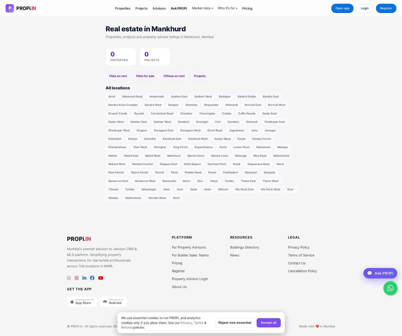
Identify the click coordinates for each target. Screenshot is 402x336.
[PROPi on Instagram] (77, 278)
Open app (342, 8)
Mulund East (281, 155)
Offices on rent (174, 76)
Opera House (139, 172)
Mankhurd (174, 155)
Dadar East (269, 113)
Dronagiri (202, 121)
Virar (290, 189)
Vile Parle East (244, 189)
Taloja (214, 181)
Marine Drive (196, 155)
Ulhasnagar (148, 189)
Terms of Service (301, 255)
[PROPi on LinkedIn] (84, 278)
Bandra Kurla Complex (123, 105)
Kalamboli (114, 138)
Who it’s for (227, 8)
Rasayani (251, 172)
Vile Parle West (270, 189)
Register (386, 8)
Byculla (139, 113)
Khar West (140, 147)
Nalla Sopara (192, 164)
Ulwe (166, 189)
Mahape (282, 147)
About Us (179, 287)
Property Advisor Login (190, 279)
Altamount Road (132, 96)
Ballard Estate (247, 96)
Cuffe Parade (246, 113)
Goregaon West (190, 130)
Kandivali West (198, 138)
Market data (202, 8)
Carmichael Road (162, 113)
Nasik (237, 164)
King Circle (180, 147)
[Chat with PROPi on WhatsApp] (390, 288)
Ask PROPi (179, 8)
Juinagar (270, 130)
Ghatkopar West (119, 130)
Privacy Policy (299, 247)
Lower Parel (241, 147)
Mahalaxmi (263, 147)
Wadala (113, 198)
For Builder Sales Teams (190, 255)
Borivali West (276, 105)
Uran (180, 189)
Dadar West (116, 121)
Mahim (112, 155)
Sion (200, 181)
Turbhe (129, 189)
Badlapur (225, 96)
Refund (126, 327)
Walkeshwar (133, 198)
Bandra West (153, 105)
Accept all (269, 322)
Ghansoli (252, 121)
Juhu (254, 130)
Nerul (280, 164)
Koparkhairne (204, 147)
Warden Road (157, 198)
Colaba (226, 113)
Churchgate (207, 113)
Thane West (270, 181)
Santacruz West (145, 181)
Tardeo (229, 181)
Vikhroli (223, 189)
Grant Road (215, 130)
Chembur (186, 113)
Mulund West (116, 164)
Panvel (159, 172)
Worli (176, 198)
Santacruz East (118, 181)
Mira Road (259, 155)
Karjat (241, 138)
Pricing (247, 8)
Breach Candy (117, 113)
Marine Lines (219, 155)
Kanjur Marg (222, 138)
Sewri (186, 181)
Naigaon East (168, 164)
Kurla (223, 147)
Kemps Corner (261, 138)
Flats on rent (118, 76)
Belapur (173, 105)
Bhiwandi (232, 105)
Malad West (152, 155)
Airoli (111, 96)
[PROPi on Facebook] (92, 278)
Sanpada (269, 172)
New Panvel (116, 172)
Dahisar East (139, 121)
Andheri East (179, 96)
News (234, 255)
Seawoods (169, 181)
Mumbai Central (142, 164)
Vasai (193, 189)
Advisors (159, 8)
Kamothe (150, 138)
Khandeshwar (117, 147)
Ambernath (157, 96)
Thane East (248, 181)
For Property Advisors (189, 247)
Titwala (113, 189)
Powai (212, 172)
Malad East (131, 155)
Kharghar (160, 147)
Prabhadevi (230, 172)
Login (365, 8)
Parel (174, 172)
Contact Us (297, 263)
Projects (141, 8)
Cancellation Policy (302, 271)
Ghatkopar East (275, 121)
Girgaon (142, 130)
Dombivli (183, 121)
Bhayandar (211, 105)
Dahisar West (162, 121)
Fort (218, 121)
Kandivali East (172, 138)
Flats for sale (145, 76)
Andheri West (203, 96)
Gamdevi (233, 121)
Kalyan (132, 138)
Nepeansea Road (259, 164)
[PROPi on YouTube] (100, 278)
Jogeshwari (236, 130)
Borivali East (253, 105)
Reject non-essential (234, 322)
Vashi (207, 189)
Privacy (186, 323)
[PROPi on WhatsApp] (69, 278)
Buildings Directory (244, 247)
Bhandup (191, 105)
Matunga (240, 155)
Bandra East (271, 96)
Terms (198, 323)
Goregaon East (163, 130)
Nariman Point (217, 164)
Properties (122, 8)
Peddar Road (193, 172)
